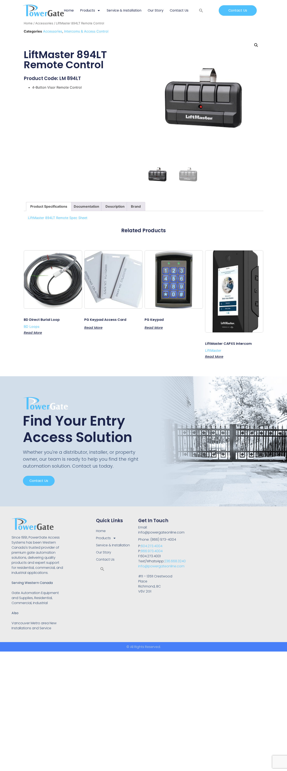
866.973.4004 (152, 551)
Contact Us (179, 10)
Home (69, 10)
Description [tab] (115, 206)
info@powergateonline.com (161, 566)
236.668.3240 (175, 561)
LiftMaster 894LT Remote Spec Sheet (57, 218)
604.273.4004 (151, 546)
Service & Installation (124, 10)
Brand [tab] (136, 206)
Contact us (38, 480)
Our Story (155, 10)
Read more (33, 332)
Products (87, 10)
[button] (201, 10)
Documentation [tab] (86, 206)
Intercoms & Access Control (86, 31)
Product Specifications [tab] (48, 206)
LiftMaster (213, 350)
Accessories (44, 23)
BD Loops (31, 326)
